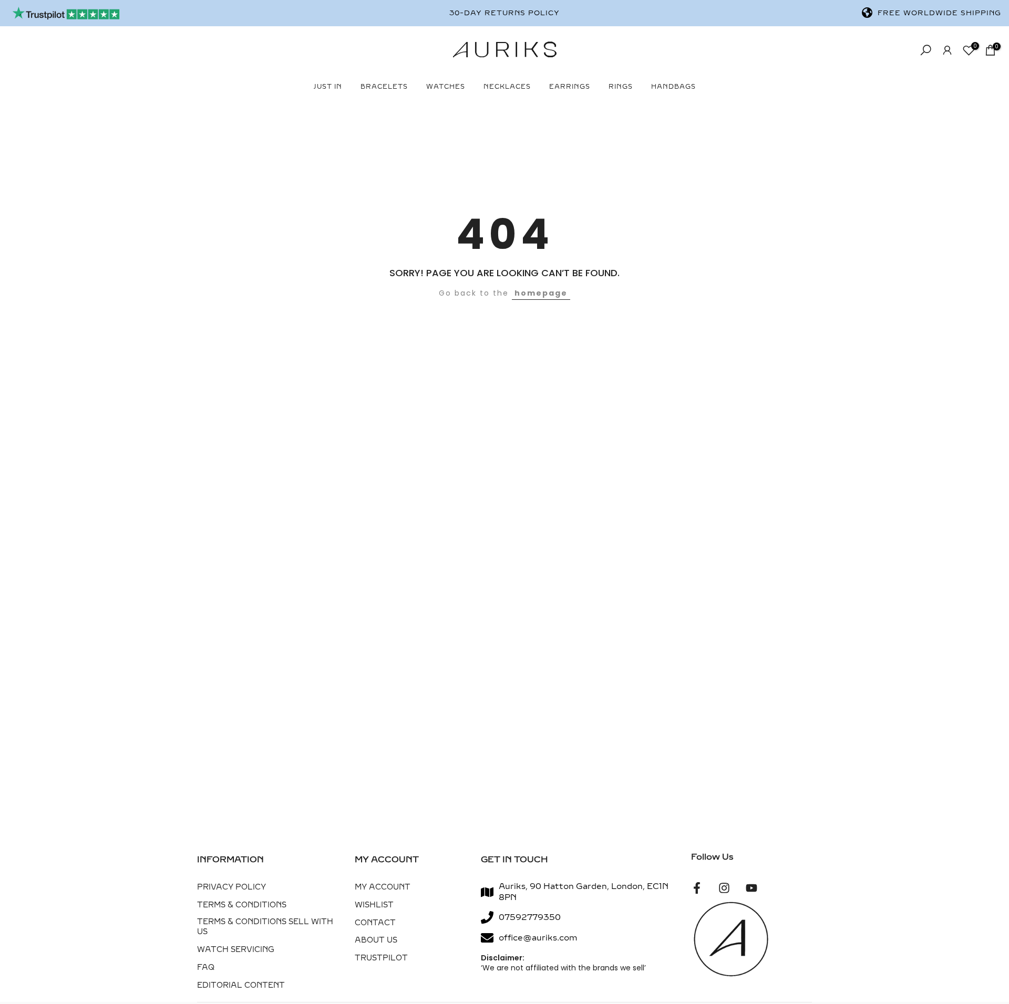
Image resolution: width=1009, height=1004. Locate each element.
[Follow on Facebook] (697, 887)
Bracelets (384, 86)
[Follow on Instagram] (724, 887)
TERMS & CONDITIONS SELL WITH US (265, 927)
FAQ (205, 967)
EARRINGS (569, 86)
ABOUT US (376, 940)
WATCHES (445, 86)
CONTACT (375, 922)
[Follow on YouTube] (751, 887)
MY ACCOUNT (382, 887)
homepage (541, 293)
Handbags (673, 86)
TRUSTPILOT (381, 958)
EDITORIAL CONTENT (241, 985)
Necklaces (507, 86)
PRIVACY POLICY (231, 887)
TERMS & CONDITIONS (241, 905)
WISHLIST (374, 905)
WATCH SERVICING (235, 949)
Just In (328, 86)
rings (621, 86)
